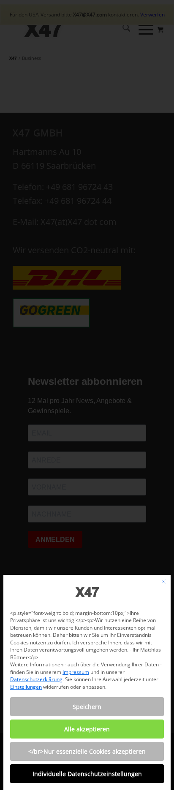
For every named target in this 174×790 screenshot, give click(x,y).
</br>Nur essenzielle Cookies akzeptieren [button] (87, 751)
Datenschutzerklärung (36, 679)
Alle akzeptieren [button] (87, 729)
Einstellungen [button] (26, 686)
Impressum (76, 672)
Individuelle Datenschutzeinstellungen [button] (87, 774)
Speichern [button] (87, 707)
